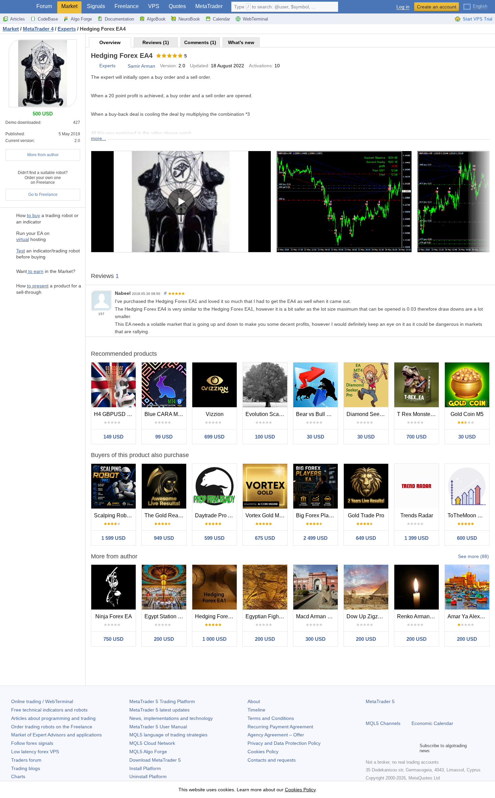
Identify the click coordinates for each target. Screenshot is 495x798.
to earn (35, 271)
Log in (402, 6)
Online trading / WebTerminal (42, 701)
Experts (107, 65)
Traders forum (26, 760)
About (254, 701)
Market (69, 6)
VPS (153, 6)
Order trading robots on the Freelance (51, 726)
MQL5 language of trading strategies (168, 734)
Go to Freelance (43, 194)
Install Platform (145, 768)
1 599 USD (113, 538)
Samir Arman (141, 66)
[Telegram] (380, 748)
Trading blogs (25, 768)
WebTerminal (255, 19)
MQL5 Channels (383, 723)
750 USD (113, 639)
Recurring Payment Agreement (280, 726)
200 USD (164, 639)
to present (37, 285)
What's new (241, 42)
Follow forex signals (32, 743)
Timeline (256, 710)
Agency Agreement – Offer (276, 734)
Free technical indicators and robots (49, 710)
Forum (44, 6)
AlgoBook (156, 19)
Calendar (221, 19)
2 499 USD (315, 538)
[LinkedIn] (413, 748)
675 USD (265, 538)
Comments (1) (200, 42)
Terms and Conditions (271, 718)
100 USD (265, 437)
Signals (96, 6)
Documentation (119, 19)
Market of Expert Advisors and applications (56, 734)
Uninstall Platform (148, 776)
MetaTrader (209, 6)
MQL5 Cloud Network (152, 743)
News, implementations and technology (171, 718)
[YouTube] (402, 748)
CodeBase (48, 19)
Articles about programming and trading (53, 718)
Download (155, 760)
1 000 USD (214, 639)
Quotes (177, 6)
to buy (33, 215)
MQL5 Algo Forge (148, 751)
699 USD (214, 437)
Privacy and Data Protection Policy (284, 743)
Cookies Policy (263, 751)
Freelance (126, 6)
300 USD (315, 639)
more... (98, 138)
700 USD (416, 437)
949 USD (164, 538)
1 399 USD (416, 538)
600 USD (467, 538)
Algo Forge (81, 19)
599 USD (214, 538)
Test (20, 250)
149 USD (113, 437)
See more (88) (473, 556)
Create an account (436, 6)
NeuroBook (189, 19)
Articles (17, 19)
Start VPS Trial (477, 19)
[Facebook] (370, 748)
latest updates (159, 710)
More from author (43, 154)
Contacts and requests (272, 760)
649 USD (366, 538)
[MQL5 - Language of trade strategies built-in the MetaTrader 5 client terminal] (16, 7)
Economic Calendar (432, 723)
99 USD (164, 437)
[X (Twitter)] (391, 748)
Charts (18, 776)
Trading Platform (162, 701)
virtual (22, 239)
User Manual (158, 726)
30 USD (315, 437)
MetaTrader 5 (380, 701)
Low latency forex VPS (35, 751)
